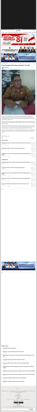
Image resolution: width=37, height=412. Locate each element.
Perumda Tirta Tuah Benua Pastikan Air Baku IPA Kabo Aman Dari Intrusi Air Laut (15, 183)
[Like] (3, 409)
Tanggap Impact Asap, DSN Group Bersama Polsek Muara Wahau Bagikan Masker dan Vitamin (16, 154)
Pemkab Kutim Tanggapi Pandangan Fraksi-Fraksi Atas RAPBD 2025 (14, 377)
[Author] (3, 68)
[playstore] (20, 403)
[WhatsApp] (30, 409)
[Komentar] (6, 409)
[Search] (33, 31)
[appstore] (16, 403)
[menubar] (2, 31)
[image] (33, 144)
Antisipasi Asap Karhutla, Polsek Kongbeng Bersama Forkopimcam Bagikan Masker (16, 178)
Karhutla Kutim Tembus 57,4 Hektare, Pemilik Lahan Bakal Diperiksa (13, 148)
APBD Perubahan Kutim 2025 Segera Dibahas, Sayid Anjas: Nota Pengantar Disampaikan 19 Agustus (18, 367)
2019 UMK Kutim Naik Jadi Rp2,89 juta (9, 348)
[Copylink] (32, 409)
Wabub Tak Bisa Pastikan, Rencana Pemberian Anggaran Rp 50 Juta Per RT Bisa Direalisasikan (19, 374)
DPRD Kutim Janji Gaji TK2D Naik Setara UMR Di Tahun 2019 (13, 351)
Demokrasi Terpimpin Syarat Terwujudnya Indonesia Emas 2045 (13, 359)
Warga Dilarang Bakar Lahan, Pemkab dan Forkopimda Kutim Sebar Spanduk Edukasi (16, 142)
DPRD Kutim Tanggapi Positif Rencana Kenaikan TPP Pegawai (13, 381)
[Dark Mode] (35, 31)
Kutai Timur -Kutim (5, 63)
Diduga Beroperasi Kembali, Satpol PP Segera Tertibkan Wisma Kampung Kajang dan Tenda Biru (18, 356)
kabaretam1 (6, 67)
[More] (30, 145)
